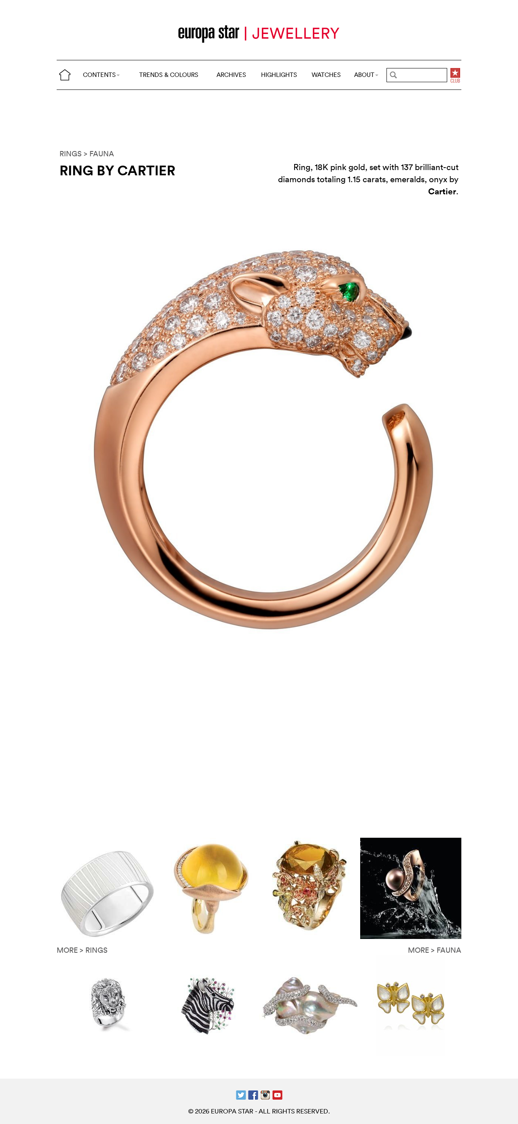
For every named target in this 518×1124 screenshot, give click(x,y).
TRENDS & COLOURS (168, 75)
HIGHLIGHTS (279, 75)
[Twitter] (241, 1094)
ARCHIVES (231, 75)
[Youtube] (277, 1094)
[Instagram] (265, 1094)
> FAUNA (99, 153)
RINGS (70, 153)
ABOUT (364, 75)
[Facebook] (253, 1094)
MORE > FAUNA (434, 950)
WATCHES (326, 75)
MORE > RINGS (82, 950)
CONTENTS (99, 75)
